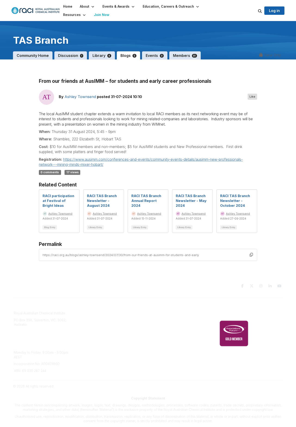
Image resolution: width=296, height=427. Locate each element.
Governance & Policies (236, 307)
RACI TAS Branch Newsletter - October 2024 (235, 201)
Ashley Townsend (80, 96)
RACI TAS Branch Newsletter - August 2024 (102, 201)
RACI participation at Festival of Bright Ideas (58, 201)
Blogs (127, 55)
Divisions (89, 321)
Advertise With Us (164, 328)
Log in (274, 10)
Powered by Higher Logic (263, 386)
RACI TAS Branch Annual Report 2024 (146, 201)
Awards (87, 335)
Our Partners (160, 321)
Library (101, 55)
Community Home (33, 55)
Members (184, 55)
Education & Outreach (167, 307)
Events (154, 55)
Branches (89, 314)
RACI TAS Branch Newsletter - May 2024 (191, 201)
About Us (89, 307)
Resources (159, 314)
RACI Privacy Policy (234, 314)
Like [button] (252, 96)
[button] (87, 6)
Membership (160, 335)
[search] (254, 11)
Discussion (70, 55)
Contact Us (159, 341)
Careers (88, 341)
